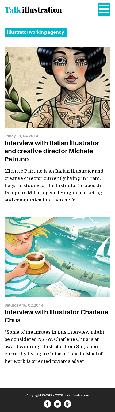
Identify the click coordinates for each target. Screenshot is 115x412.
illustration (33, 9)
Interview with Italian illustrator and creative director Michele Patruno (52, 151)
